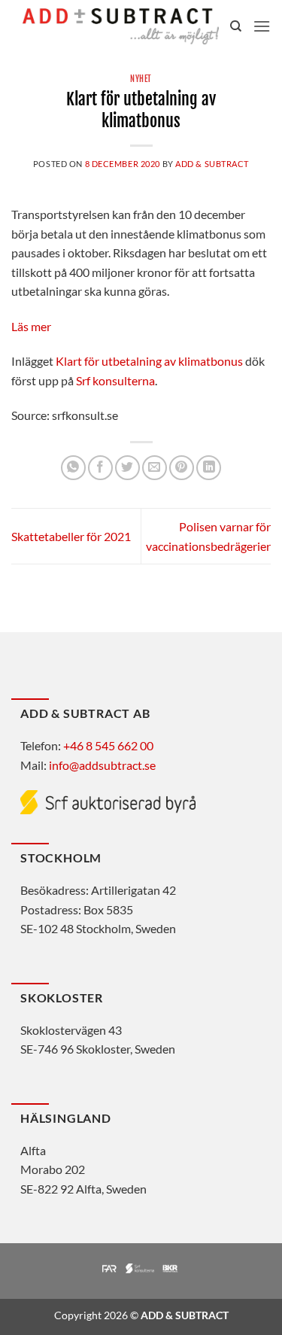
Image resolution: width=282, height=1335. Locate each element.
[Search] (235, 26)
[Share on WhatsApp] (73, 467)
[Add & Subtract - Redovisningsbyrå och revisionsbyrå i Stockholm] (121, 26)
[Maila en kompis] (154, 467)
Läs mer (31, 326)
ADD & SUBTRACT (212, 164)
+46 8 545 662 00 (108, 745)
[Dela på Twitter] (127, 467)
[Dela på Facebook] (100, 467)
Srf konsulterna (115, 380)
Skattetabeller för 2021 (71, 536)
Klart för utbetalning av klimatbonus (149, 361)
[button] (262, 26)
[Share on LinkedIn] (208, 467)
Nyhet (141, 79)
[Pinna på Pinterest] (181, 467)
